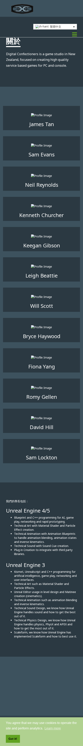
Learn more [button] (53, 728)
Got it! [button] (12, 738)
